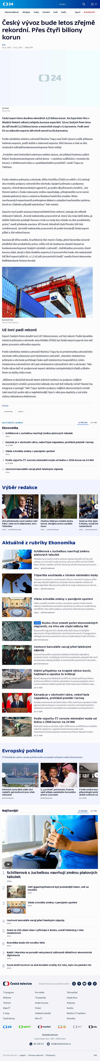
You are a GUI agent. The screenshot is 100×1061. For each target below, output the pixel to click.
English (22, 1055)
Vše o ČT (38, 1018)
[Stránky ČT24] (7, 1026)
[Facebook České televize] (79, 984)
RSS (95, 1055)
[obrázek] (50, 78)
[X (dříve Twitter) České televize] (90, 984)
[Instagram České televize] (74, 984)
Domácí (46, 12)
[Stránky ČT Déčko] (62, 1026)
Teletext (7, 1002)
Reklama (7, 997)
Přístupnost (50, 1055)
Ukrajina (26, 12)
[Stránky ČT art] (77, 1026)
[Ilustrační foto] (47, 292)
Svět (55, 12)
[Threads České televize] (95, 984)
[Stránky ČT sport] (25, 1026)
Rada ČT (6, 1008)
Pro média (39, 992)
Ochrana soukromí (35, 1055)
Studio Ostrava (41, 1002)
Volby (36, 12)
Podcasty (71, 1002)
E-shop (6, 1013)
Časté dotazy (9, 1018)
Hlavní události (12, 12)
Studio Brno (72, 997)
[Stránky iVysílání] (44, 1026)
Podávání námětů (43, 1013)
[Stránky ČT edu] (93, 1026)
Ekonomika (8, 411)
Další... (64, 12)
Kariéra (70, 1008)
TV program (8, 992)
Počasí (38, 1008)
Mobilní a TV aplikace (76, 1013)
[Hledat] (84, 4)
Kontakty (71, 1018)
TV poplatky (40, 997)
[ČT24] (8, 4)
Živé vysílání (72, 992)
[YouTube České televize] (84, 984)
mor (3, 45)
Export (20, 411)
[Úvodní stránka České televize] (17, 984)
